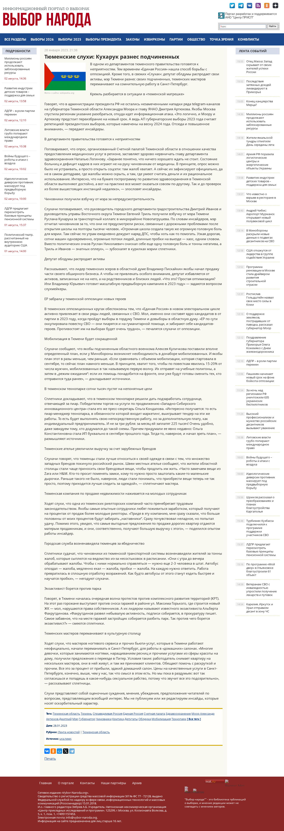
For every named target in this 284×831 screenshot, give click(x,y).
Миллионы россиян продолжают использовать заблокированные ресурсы (255, 121)
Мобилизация (161, 719)
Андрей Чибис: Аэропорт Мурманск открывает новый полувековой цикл (256, 215)
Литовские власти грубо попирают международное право (254, 442)
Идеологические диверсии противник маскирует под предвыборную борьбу (256, 481)
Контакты (87, 783)
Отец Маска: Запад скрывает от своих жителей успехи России (254, 66)
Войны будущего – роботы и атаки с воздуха (254, 460)
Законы (133, 40)
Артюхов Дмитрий (59, 719)
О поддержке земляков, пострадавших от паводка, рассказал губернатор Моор (254, 321)
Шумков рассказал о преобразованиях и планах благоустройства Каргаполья (255, 504)
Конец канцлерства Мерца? (255, 103)
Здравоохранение (178, 714)
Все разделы (15, 40)
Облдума (144, 719)
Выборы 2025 (69, 40)
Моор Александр (203, 714)
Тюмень (86, 714)
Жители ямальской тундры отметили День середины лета (255, 141)
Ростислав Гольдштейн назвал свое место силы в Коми (255, 299)
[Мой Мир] (59, 751)
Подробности (18, 51)
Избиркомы (154, 40)
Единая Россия (133, 714)
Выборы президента (103, 40)
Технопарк (179, 719)
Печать (50, 758)
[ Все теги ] (194, 719)
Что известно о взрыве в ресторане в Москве (256, 197)
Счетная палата (154, 714)
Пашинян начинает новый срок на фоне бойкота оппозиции (255, 377)
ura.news (65, 739)
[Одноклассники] (53, 751)
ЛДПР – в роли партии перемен (257, 362)
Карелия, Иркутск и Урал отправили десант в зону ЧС (255, 607)
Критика (118, 719)
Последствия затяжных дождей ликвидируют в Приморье (254, 86)
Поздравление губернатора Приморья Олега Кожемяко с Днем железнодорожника (255, 344)
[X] (65, 751)
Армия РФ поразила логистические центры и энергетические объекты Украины (255, 161)
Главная (45, 783)
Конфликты (248, 40)
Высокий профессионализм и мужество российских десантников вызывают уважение (256, 421)
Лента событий (253, 51)
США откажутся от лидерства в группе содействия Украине (255, 253)
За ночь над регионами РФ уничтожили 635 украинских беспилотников (253, 397)
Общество (196, 40)
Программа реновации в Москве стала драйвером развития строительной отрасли (256, 276)
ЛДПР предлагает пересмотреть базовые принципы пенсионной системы (256, 549)
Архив (137, 783)
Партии (176, 40)
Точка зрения (221, 40)
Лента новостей (69, 732)
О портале (66, 783)
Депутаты (131, 719)
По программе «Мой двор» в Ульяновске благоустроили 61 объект (256, 569)
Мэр (75, 719)
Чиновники (104, 719)
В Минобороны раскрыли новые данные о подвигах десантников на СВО (255, 235)
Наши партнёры (113, 783)
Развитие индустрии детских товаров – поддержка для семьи (256, 181)
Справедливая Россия (107, 714)
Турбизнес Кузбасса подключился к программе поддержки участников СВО (255, 528)
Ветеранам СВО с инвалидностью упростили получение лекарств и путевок (257, 589)
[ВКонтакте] (47, 751)
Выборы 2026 (42, 40)
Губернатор (87, 719)
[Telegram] (72, 751)
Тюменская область (66, 714)
